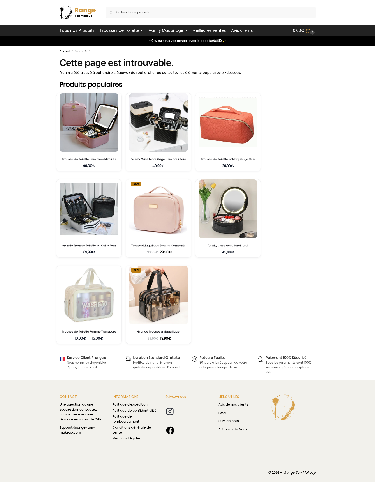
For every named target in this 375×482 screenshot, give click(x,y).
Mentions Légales (127, 438)
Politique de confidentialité (135, 410)
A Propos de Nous (232, 429)
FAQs (222, 412)
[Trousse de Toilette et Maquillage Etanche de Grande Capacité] (228, 122)
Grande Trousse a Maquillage (158, 331)
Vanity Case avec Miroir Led (228, 245)
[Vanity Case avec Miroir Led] (228, 208)
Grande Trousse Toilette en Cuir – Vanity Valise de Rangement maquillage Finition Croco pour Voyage (89, 245)
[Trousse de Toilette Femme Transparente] (89, 295)
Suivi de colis (228, 420)
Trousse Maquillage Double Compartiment (158, 245)
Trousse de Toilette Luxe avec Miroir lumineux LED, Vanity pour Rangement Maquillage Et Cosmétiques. (89, 159)
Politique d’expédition (130, 404)
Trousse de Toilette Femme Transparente (89, 331)
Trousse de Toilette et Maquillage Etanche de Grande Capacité (228, 159)
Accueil (65, 51)
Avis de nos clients (233, 404)
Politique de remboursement (126, 419)
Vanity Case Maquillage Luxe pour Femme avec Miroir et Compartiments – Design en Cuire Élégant (158, 159)
